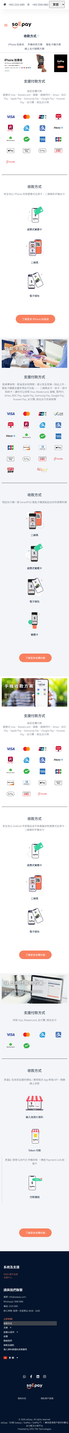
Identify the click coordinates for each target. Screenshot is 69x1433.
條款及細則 (9, 1344)
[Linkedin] (37, 1376)
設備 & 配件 (9, 1331)
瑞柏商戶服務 (47, 1398)
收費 (6, 1336)
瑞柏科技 (22, 1398)
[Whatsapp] (24, 1376)
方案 (6, 1327)
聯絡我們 (8, 1340)
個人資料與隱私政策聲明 (15, 1349)
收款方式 (8, 1323)
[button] (5, 25)
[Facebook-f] (31, 1376)
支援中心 (8, 1277)
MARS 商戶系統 (11, 1274)
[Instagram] (44, 1376)
